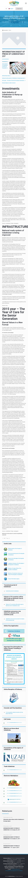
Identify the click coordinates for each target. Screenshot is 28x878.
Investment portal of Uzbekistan (12, 591)
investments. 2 (5, 61)
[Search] (6, 8)
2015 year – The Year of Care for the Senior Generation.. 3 (13, 80)
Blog (10, 20)
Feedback (21, 870)
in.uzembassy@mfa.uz (15, 869)
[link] (14, 635)
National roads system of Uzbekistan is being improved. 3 (13, 78)
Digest (15, 20)
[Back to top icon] (26, 876)
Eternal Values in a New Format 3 (8, 82)
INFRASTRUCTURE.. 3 (6, 75)
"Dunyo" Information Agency (13, 578)
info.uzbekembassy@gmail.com (11, 870)
